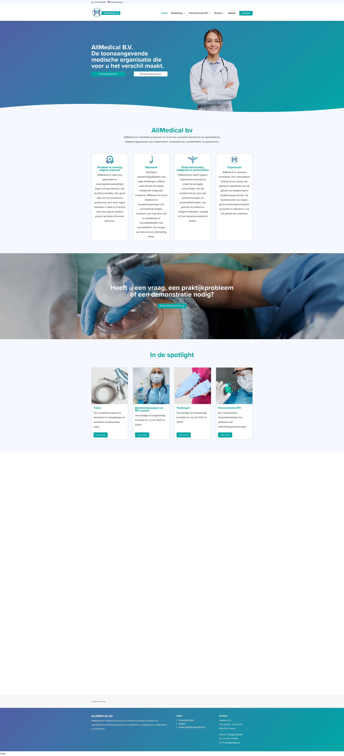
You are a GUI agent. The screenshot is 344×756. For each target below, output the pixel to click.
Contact (246, 13)
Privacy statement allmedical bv (191, 727)
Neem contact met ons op (172, 305)
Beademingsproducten (151, 73)
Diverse (218, 13)
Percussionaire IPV (198, 13)
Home (165, 13)
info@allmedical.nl (232, 742)
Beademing (177, 13)
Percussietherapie (186, 720)
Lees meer (100, 434)
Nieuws (232, 13)
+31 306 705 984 (234, 734)
